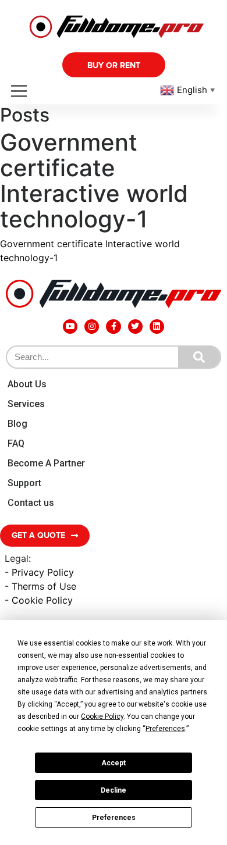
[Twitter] (135, 326)
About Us (27, 384)
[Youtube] (70, 326)
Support (24, 483)
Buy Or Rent (113, 65)
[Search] (199, 357)
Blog (17, 423)
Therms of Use (44, 586)
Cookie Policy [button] (102, 716)
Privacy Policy (43, 572)
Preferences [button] (165, 729)
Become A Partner (46, 463)
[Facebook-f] (113, 326)
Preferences (114, 818)
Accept (113, 763)
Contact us (31, 502)
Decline (113, 790)
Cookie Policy (42, 600)
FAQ (16, 443)
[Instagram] (91, 326)
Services (26, 403)
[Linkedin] (157, 326)
